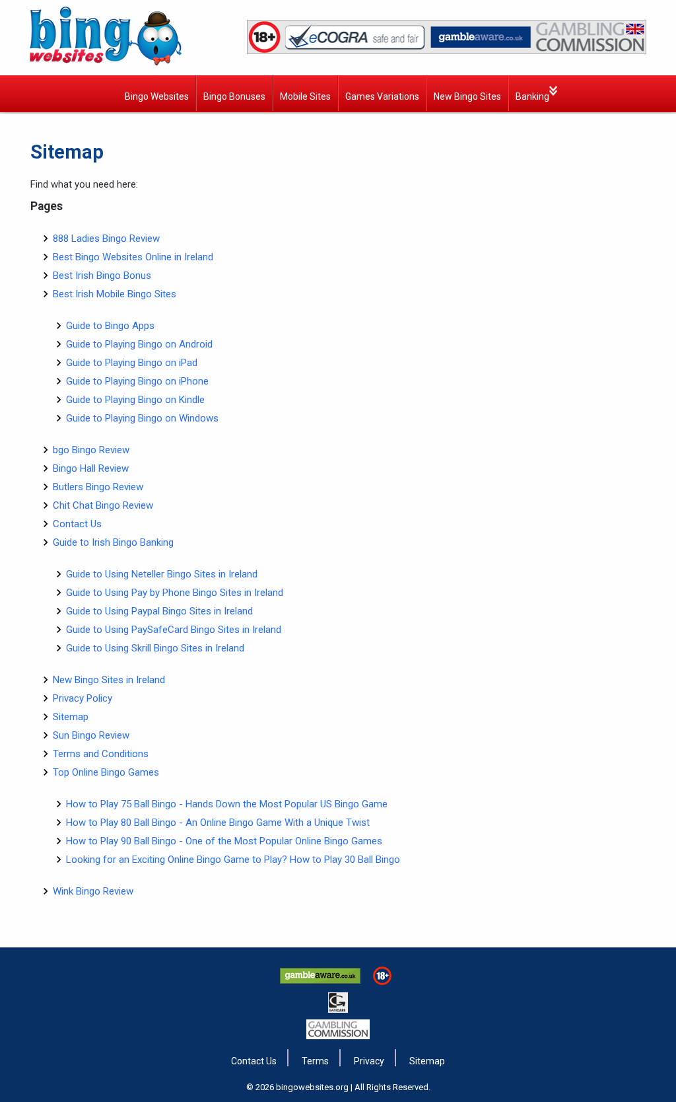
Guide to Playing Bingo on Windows (142, 418)
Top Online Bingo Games (106, 772)
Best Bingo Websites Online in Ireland (133, 257)
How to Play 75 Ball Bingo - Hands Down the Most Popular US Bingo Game (227, 804)
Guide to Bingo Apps (110, 326)
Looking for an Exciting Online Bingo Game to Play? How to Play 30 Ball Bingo (233, 859)
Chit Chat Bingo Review (103, 505)
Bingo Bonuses (234, 96)
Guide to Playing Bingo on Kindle (135, 400)
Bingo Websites (157, 96)
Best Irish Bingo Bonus (102, 275)
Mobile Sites (305, 96)
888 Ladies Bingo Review (106, 238)
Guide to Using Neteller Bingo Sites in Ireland (161, 574)
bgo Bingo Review (91, 450)
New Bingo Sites (467, 96)
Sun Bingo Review (91, 735)
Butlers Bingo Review (98, 487)
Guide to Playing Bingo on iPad (131, 363)
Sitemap (70, 717)
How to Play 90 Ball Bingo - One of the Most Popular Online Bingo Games (224, 841)
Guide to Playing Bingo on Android (139, 344)
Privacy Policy (82, 698)
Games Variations (382, 96)
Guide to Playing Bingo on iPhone (137, 381)
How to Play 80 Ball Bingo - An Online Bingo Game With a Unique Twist (218, 822)
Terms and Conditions (101, 754)
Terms (315, 1061)
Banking (532, 96)
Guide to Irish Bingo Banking (113, 542)
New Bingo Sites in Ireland (109, 680)
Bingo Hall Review (91, 468)
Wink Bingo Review (93, 891)
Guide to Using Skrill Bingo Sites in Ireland (155, 648)
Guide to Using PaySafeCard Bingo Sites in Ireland (173, 630)
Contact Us (77, 524)
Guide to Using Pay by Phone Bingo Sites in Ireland (174, 593)
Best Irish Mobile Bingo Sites (114, 294)
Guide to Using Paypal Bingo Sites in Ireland (159, 611)
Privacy (369, 1061)
